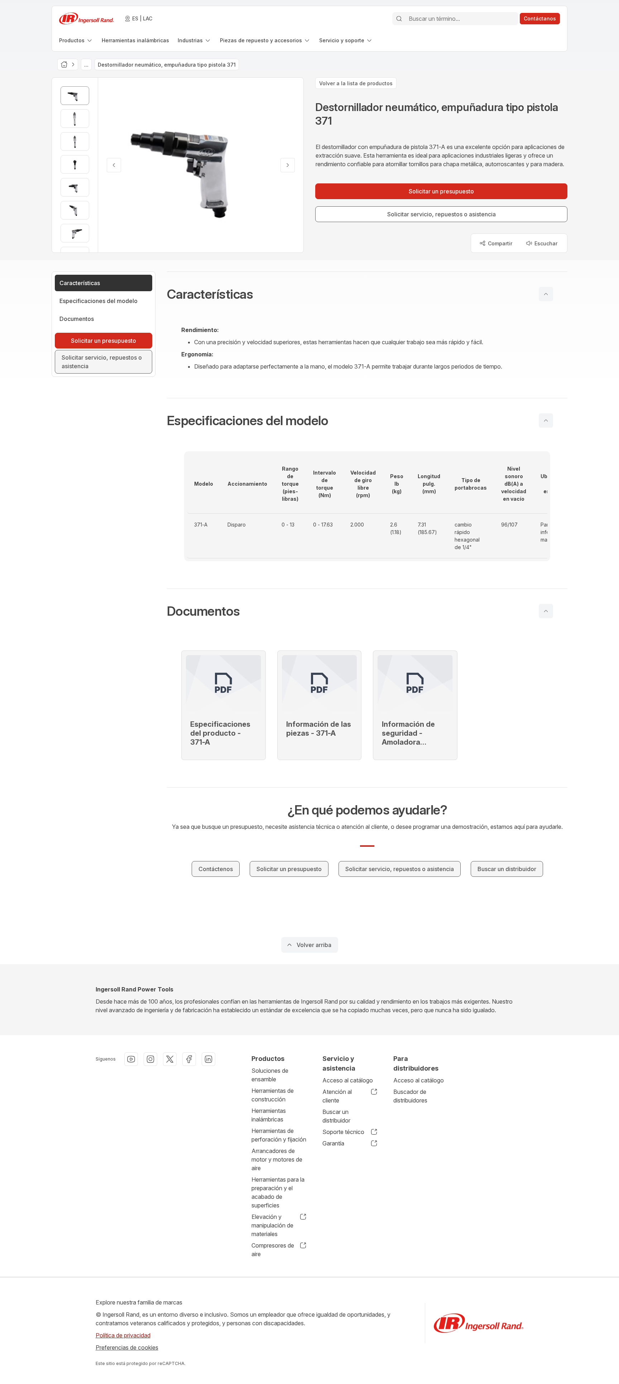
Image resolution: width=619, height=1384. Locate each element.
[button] (367, 294)
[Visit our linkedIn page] (208, 1059)
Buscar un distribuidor (336, 1116)
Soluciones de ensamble (269, 1075)
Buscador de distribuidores (410, 1096)
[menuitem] (76, 40)
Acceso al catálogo (347, 1080)
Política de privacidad (123, 1335)
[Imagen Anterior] (114, 165)
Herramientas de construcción (272, 1095)
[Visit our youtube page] (131, 1059)
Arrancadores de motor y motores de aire (276, 1159)
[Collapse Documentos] (546, 611)
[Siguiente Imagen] (287, 165)
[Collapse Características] (546, 294)
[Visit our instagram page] (150, 1059)
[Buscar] (399, 18)
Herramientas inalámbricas (268, 1115)
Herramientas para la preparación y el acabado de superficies (277, 1192)
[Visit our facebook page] (189, 1059)
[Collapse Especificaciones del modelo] (546, 420)
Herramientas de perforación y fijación (278, 1135)
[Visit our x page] (170, 1059)
